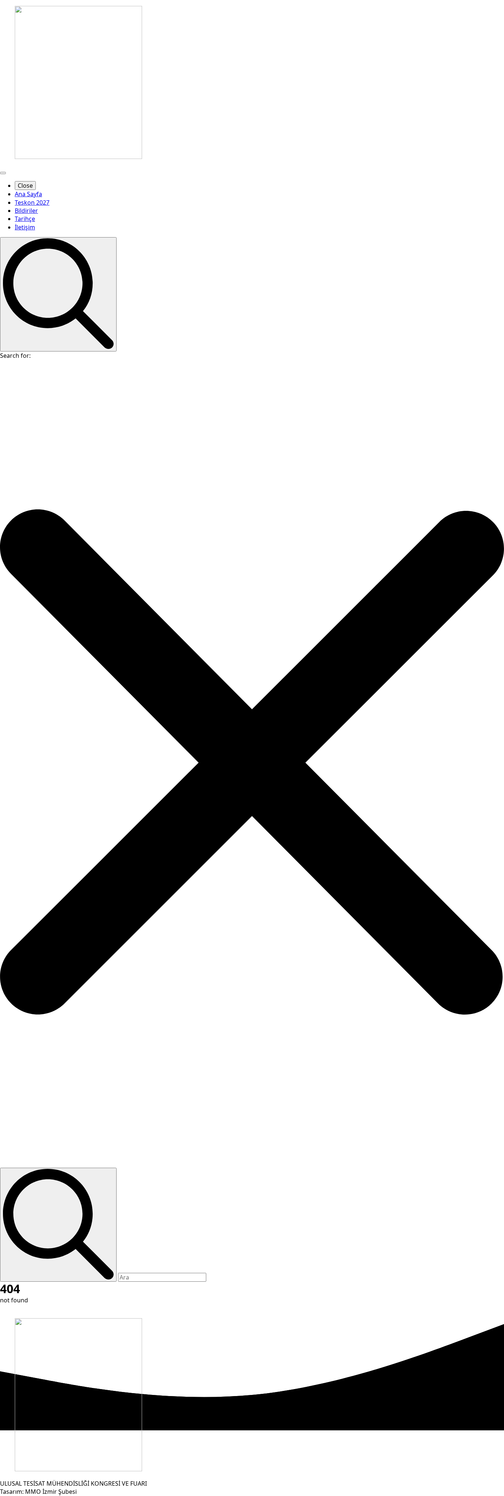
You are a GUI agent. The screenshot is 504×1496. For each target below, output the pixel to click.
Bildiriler (26, 211)
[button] (252, 764)
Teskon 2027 (32, 202)
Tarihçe (25, 219)
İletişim (25, 227)
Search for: (15, 356)
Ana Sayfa (28, 194)
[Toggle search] (58, 294)
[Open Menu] (3, 173)
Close (25, 185)
